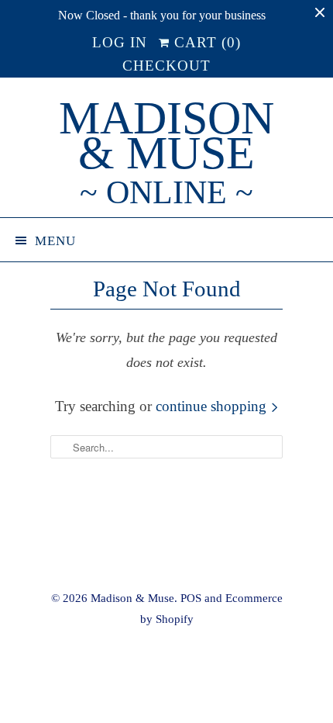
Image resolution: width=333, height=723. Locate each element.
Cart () (205, 42)
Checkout (166, 65)
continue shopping (213, 406)
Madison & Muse (166, 153)
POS (190, 598)
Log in (119, 42)
